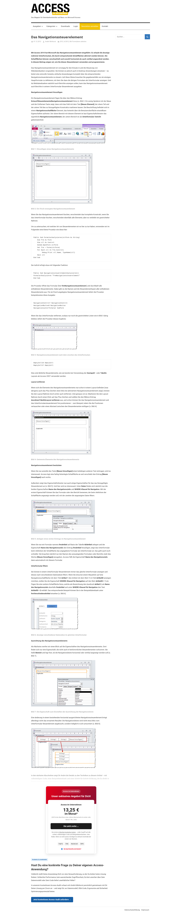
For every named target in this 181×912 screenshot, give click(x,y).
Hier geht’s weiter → (71, 826)
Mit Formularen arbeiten (78, 41)
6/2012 (66, 41)
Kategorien (51, 26)
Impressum (145, 910)
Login (75, 26)
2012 (61, 41)
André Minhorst (50, 41)
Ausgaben (37, 26)
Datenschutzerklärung (132, 910)
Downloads (65, 26)
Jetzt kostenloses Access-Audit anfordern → (52, 900)
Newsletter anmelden (89, 26)
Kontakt (105, 26)
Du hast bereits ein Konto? (72, 849)
